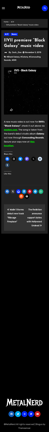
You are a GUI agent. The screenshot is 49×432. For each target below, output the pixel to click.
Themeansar (24, 428)
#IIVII (14, 60)
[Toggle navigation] (3, 8)
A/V (6, 34)
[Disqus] (24, 274)
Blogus (39, 424)
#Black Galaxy (13, 57)
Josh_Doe (16, 52)
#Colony (24, 57)
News (14, 34)
